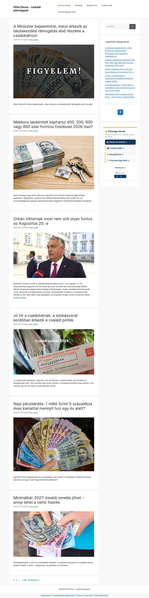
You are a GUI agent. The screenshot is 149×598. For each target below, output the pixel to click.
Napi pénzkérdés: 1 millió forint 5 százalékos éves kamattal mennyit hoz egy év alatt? (52, 406)
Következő (33, 580)
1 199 (24, 580)
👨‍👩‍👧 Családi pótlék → (115, 148)
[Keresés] (132, 26)
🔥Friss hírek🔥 (64, 5)
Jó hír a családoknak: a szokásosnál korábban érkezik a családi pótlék (45, 317)
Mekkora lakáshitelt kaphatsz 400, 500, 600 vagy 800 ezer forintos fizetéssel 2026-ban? (53, 124)
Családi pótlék (106, 5)
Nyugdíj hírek (92, 5)
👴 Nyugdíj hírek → (115, 154)
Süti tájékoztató (101, 595)
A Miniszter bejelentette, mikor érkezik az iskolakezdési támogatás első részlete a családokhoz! (50, 31)
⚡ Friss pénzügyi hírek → (118, 160)
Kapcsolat (88, 595)
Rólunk (79, 595)
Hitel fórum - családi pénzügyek (27, 8)
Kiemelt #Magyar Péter (67, 12)
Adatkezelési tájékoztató (64, 595)
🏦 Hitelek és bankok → (116, 142)
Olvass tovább (19, 298)
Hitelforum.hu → (120, 168)
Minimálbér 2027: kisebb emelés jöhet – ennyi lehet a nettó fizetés (48, 500)
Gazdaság (78, 5)
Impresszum (46, 595)
